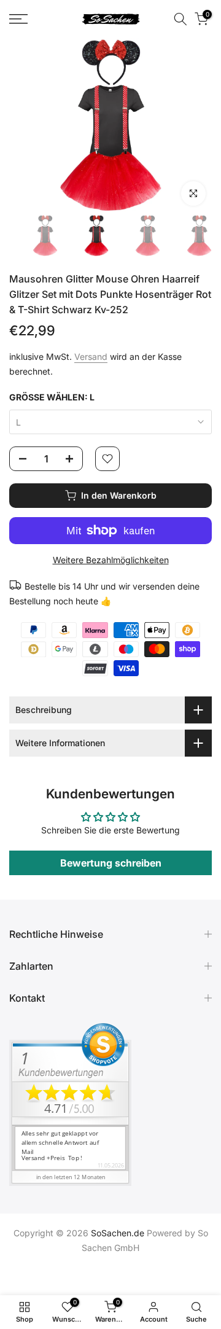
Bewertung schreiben (110, 863)
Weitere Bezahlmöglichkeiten (111, 560)
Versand (90, 356)
